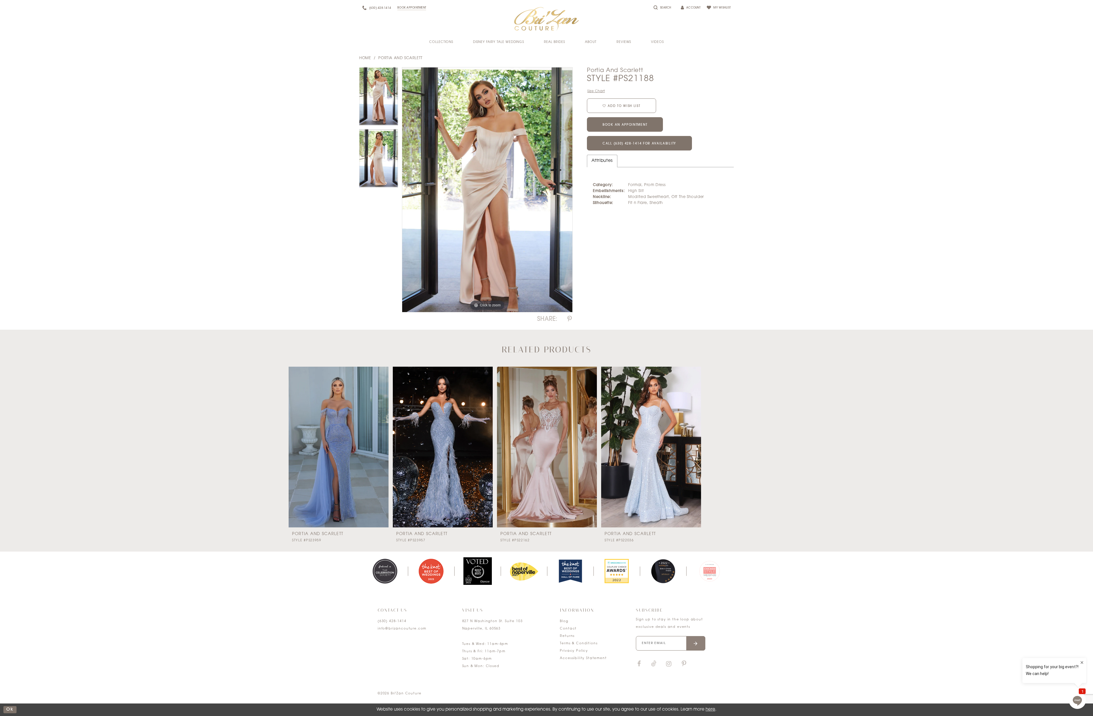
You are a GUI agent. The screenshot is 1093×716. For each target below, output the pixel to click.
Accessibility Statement (583, 658)
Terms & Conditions (578, 643)
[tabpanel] (378, 98)
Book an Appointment (625, 125)
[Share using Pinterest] (569, 319)
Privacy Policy (574, 651)
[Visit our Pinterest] (684, 664)
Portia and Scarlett (400, 58)
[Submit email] (695, 643)
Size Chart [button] (596, 91)
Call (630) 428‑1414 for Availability (639, 143)
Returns (567, 636)
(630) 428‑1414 (392, 621)
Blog (564, 621)
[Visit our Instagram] (668, 664)
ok (10, 709)
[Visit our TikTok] (653, 664)
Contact (568, 628)
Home (365, 58)
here (710, 709)
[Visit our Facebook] (639, 664)
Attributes (602, 161)
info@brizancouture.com (402, 628)
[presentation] (339, 447)
